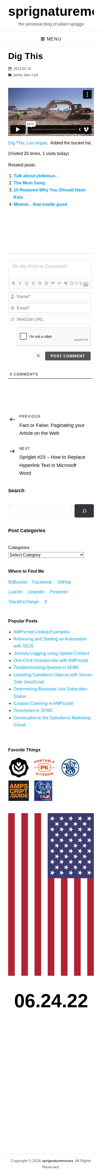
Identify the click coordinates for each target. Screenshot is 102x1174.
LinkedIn (36, 592)
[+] (79, 283)
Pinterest (58, 592)
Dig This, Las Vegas (27, 143)
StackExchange (23, 601)
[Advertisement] (51, 1089)
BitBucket (17, 582)
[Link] (65, 283)
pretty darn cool (26, 75)
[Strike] (33, 283)
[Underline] (26, 283)
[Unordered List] (46, 283)
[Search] (84, 511)
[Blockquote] (52, 283)
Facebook (42, 582)
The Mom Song (29, 183)
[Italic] (20, 283)
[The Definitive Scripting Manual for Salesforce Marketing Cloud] (18, 790)
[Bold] (13, 283)
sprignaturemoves (57, 1160)
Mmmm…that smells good (40, 204)
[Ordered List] (39, 283)
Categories (18, 547)
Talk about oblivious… (37, 176)
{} (72, 283)
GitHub (64, 582)
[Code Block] (59, 283)
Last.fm (15, 592)
